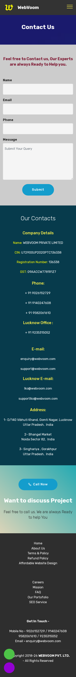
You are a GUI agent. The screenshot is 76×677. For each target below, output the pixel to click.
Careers (38, 582)
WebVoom (28, 7)
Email (19, 641)
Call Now (40, 484)
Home (38, 543)
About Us (38, 548)
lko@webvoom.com (38, 388)
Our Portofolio (38, 597)
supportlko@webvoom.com (38, 398)
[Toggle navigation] (70, 6)
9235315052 (49, 636)
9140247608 (57, 631)
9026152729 (35, 631)
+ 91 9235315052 (37, 332)
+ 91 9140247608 (38, 303)
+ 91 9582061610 (38, 313)
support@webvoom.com (38, 369)
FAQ (38, 592)
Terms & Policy (38, 553)
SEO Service (38, 602)
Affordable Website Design (38, 563)
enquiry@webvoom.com (38, 359)
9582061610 (28, 636)
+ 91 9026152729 (37, 293)
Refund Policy (38, 558)
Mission (38, 587)
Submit (38, 189)
